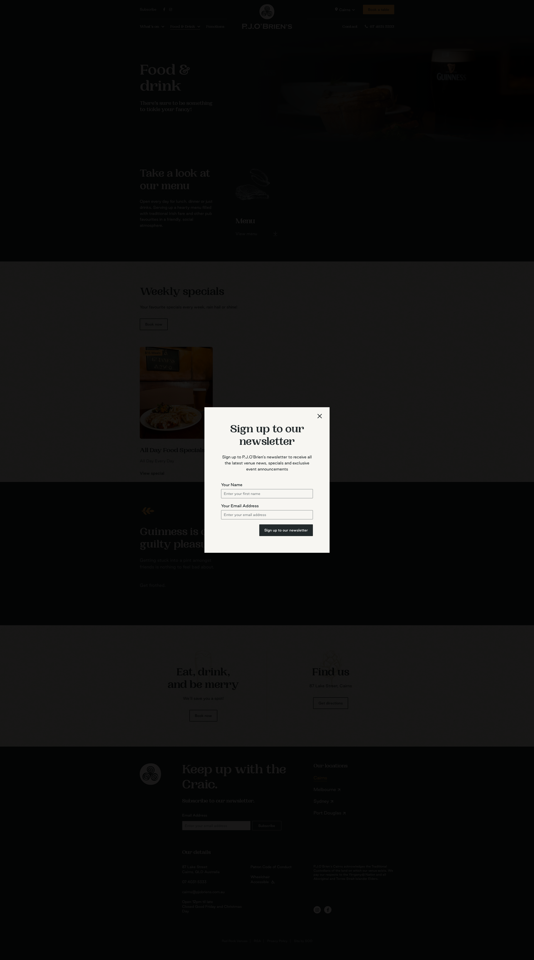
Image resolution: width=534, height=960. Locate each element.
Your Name (231, 484)
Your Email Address (240, 505)
